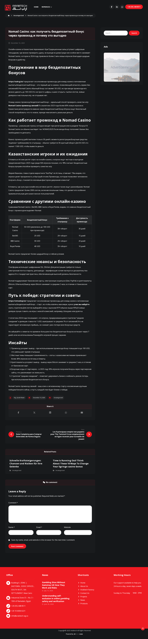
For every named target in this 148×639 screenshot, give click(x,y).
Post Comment (17, 546)
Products (84, 603)
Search (134, 33)
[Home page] (9, 15)
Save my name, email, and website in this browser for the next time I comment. (43, 540)
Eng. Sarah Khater (19, 398)
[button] (111, 7)
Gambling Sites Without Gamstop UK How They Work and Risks (53, 585)
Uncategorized (58, 398)
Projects (83, 596)
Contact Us (84, 593)
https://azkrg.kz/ (16, 81)
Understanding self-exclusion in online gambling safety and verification (55, 598)
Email (39, 527)
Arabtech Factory (87, 589)
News (82, 600)
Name (11, 527)
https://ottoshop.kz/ (17, 301)
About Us (84, 586)
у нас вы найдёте (81, 304)
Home (82, 583)
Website (67, 527)
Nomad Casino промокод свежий (23, 105)
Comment (13, 503)
